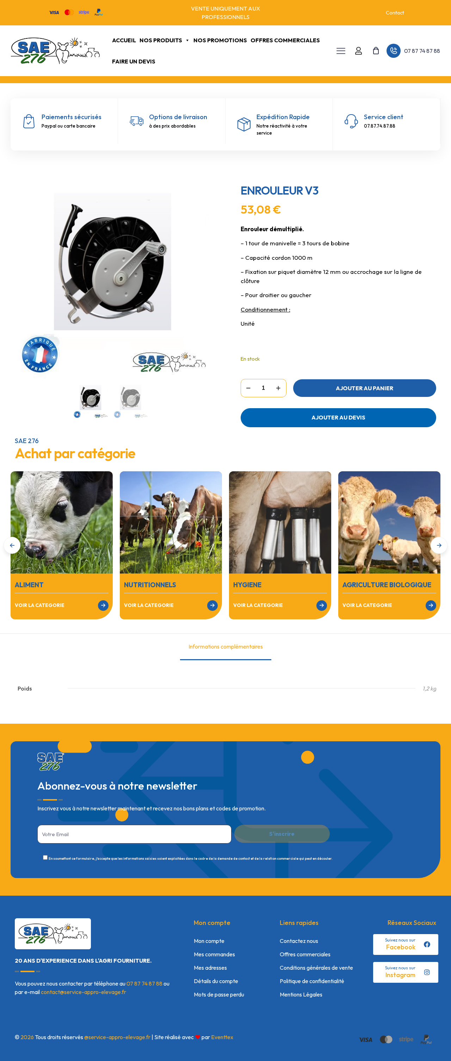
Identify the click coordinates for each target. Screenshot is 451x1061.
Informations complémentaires (226, 646)
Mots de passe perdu (219, 994)
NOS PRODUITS (161, 40)
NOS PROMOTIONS (220, 40)
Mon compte (209, 940)
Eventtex (222, 1037)
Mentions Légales (301, 994)
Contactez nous (299, 940)
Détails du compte (216, 981)
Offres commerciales (305, 954)
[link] (62, 522)
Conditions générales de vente (316, 967)
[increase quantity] (278, 388)
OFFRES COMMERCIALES (285, 40)
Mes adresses (210, 967)
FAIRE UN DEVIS (133, 61)
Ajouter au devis (338, 417)
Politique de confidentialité (312, 981)
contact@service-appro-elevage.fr (83, 991)
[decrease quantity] (248, 388)
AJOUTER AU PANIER (364, 388)
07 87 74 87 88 (144, 983)
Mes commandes (214, 954)
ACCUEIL (124, 40)
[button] (439, 545)
